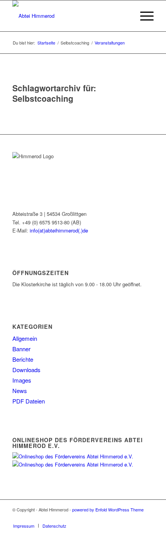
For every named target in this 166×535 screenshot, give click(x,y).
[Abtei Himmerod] (68, 15)
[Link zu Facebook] (148, 517)
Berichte (22, 359)
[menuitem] (124, 15)
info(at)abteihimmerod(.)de (59, 230)
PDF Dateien (28, 401)
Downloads (26, 370)
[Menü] (143, 15)
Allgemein (24, 338)
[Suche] (124, 15)
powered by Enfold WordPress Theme (108, 509)
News (19, 390)
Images (21, 380)
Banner (21, 349)
